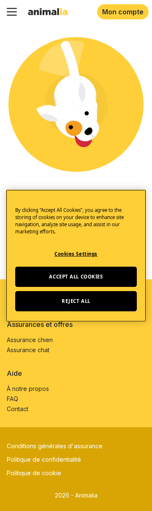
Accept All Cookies (76, 276)
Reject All (76, 301)
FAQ (12, 398)
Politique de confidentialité (44, 459)
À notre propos (28, 388)
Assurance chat (28, 349)
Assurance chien (30, 339)
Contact (17, 408)
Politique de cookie (34, 472)
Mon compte (123, 12)
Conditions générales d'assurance (55, 445)
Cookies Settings (76, 254)
